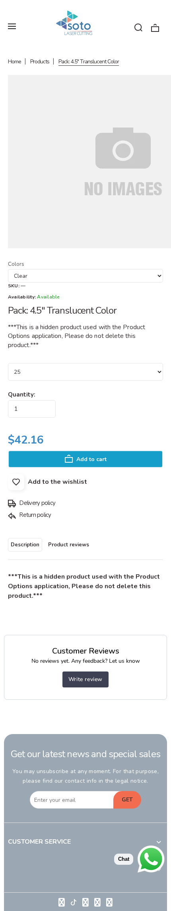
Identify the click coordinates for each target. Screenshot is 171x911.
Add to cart (91, 459)
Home (14, 61)
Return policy (34, 515)
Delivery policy (36, 503)
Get (127, 799)
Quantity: (21, 395)
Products (39, 61)
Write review (85, 679)
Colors (16, 264)
